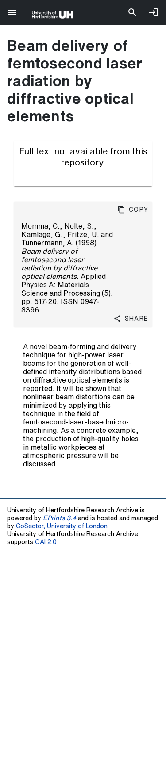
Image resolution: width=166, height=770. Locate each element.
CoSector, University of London (62, 525)
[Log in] (153, 12)
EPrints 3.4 (59, 518)
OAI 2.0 (46, 541)
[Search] (132, 12)
